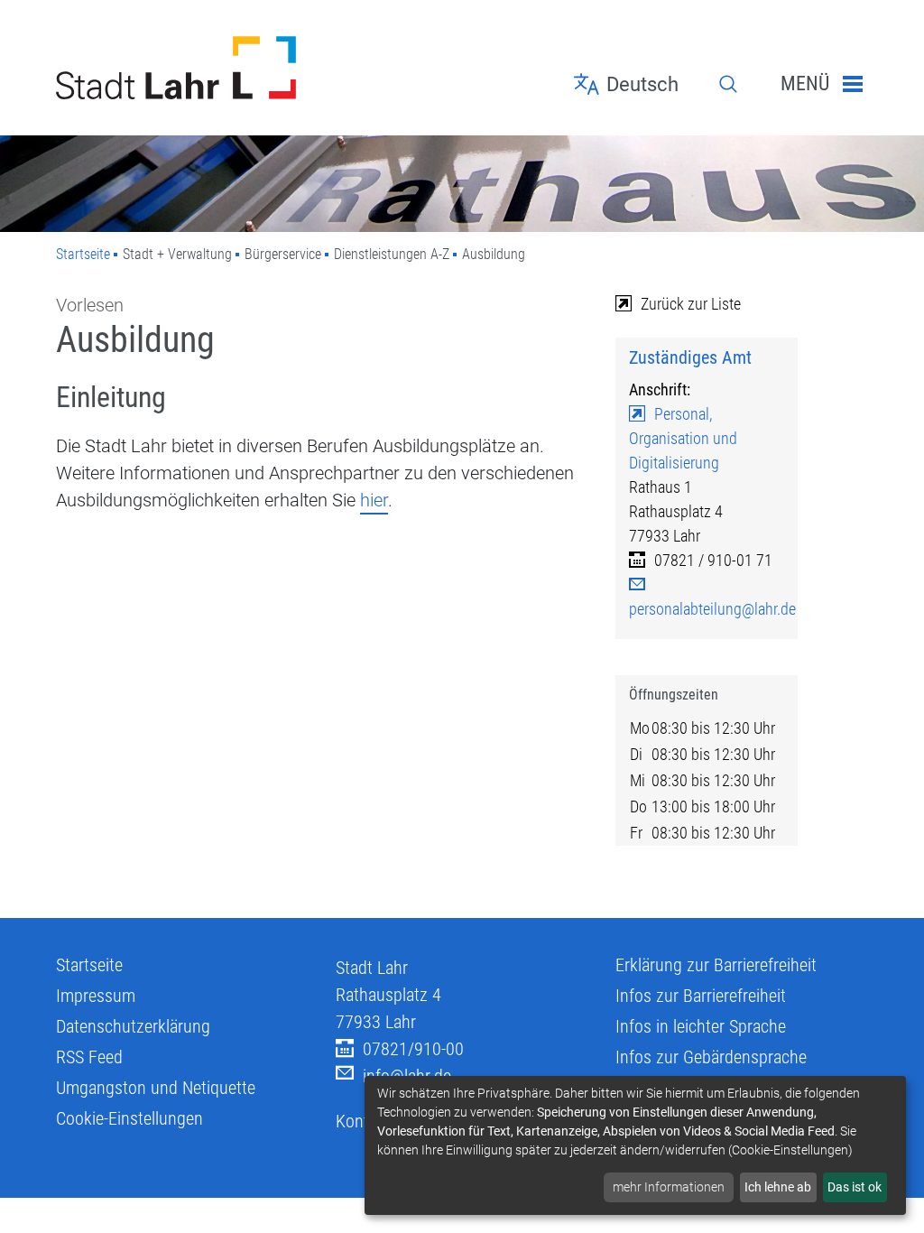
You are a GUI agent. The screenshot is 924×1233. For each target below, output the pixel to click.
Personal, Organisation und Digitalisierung (683, 438)
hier (374, 500)
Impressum (95, 995)
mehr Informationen (669, 1187)
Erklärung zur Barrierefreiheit (716, 965)
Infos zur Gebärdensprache (711, 1057)
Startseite (83, 254)
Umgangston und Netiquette (155, 1088)
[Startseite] (182, 67)
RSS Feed (89, 1057)
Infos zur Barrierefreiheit (700, 995)
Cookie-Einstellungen (129, 1118)
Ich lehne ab (777, 1187)
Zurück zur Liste (691, 303)
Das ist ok (854, 1187)
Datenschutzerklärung (133, 1026)
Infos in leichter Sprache (700, 1026)
